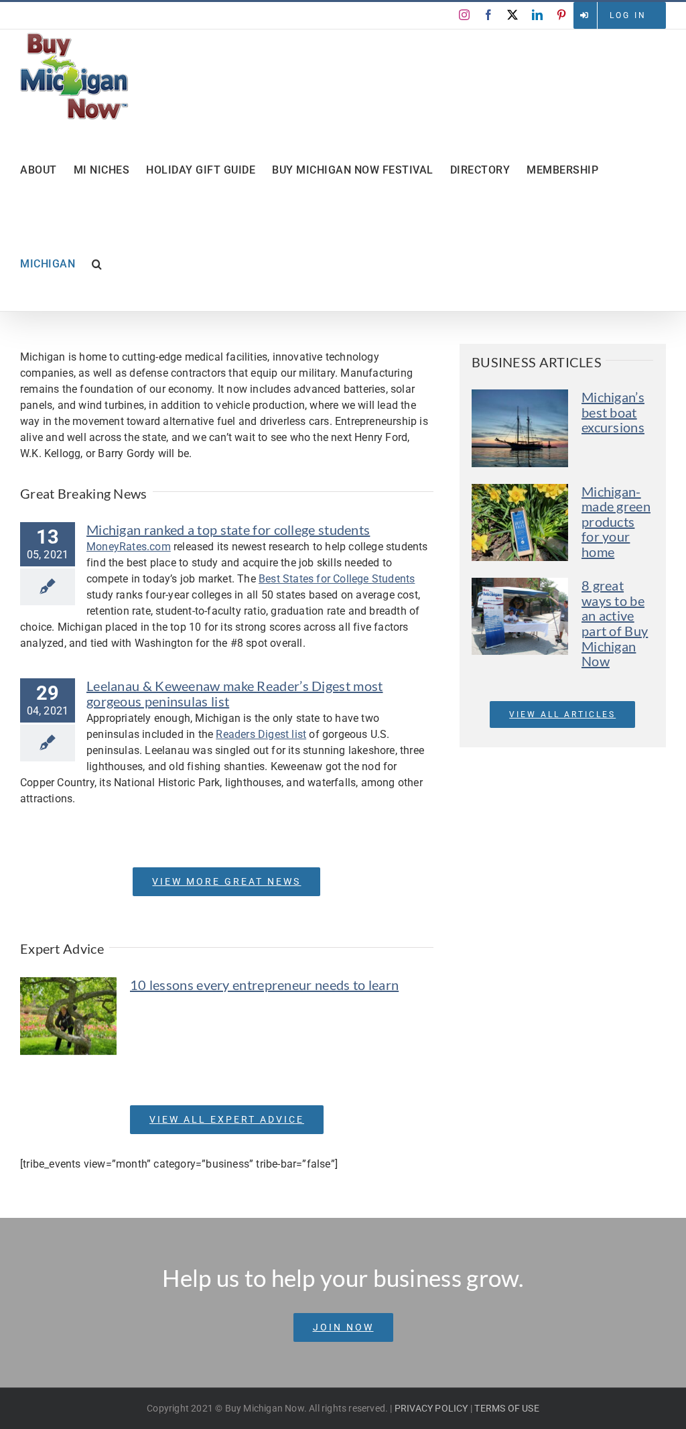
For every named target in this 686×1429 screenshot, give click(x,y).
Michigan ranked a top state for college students (228, 529)
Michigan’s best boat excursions (612, 412)
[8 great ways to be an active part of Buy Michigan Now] (520, 616)
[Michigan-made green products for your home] (520, 523)
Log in (628, 15)
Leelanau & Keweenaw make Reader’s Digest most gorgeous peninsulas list (234, 693)
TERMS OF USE (506, 1408)
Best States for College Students (337, 578)
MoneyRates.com (128, 546)
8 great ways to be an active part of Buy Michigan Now (614, 623)
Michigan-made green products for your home (615, 521)
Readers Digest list (261, 734)
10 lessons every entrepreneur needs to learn (264, 985)
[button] (97, 264)
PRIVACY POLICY (431, 1408)
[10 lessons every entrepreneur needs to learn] (68, 1016)
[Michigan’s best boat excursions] (520, 428)
